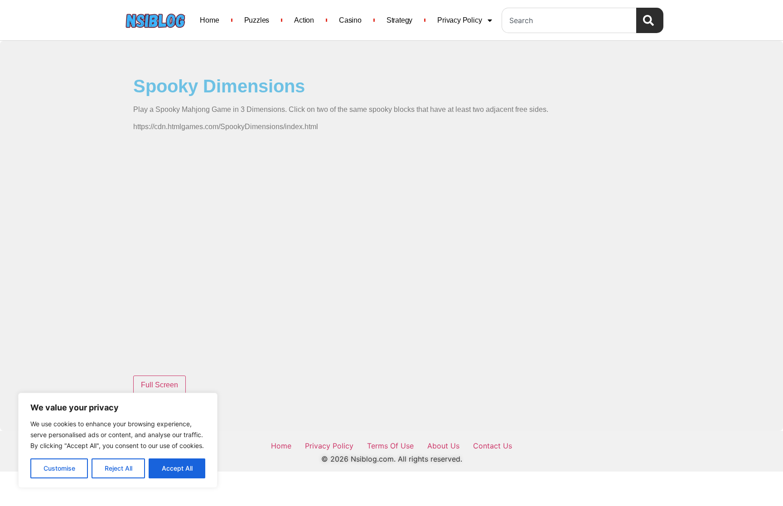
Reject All (118, 468)
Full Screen (159, 385)
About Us (443, 445)
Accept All (177, 468)
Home (209, 20)
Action (304, 20)
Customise (59, 468)
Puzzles (257, 20)
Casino (350, 20)
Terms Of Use (390, 445)
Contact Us (492, 445)
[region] (118, 440)
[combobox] (569, 20)
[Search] (649, 20)
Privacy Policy (459, 20)
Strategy (399, 20)
